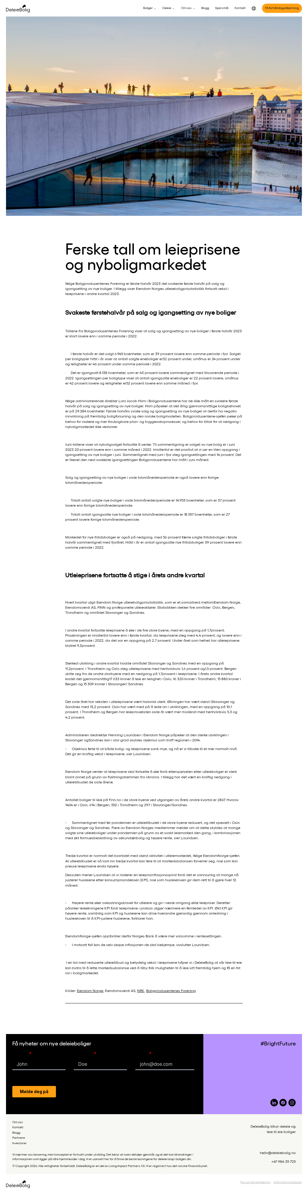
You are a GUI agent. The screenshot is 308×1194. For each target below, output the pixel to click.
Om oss (17, 1122)
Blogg (16, 1132)
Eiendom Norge (90, 990)
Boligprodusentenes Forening (171, 990)
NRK (140, 990)
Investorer (19, 1143)
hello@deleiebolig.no (278, 1152)
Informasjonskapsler (288, 1182)
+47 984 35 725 (283, 1161)
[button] (149, 8)
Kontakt (17, 1127)
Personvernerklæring (255, 1182)
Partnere (18, 1137)
